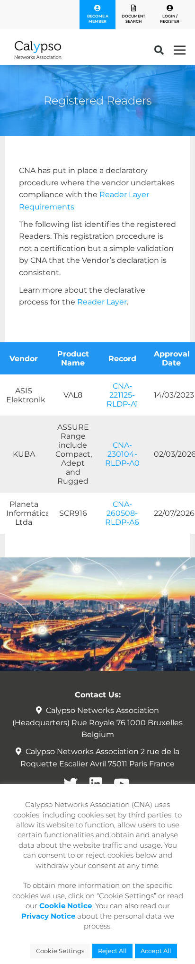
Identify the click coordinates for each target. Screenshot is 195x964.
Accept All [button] (156, 951)
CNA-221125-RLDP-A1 (122, 395)
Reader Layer (102, 301)
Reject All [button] (112, 951)
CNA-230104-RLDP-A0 (122, 454)
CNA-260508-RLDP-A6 (122, 513)
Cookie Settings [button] (60, 951)
